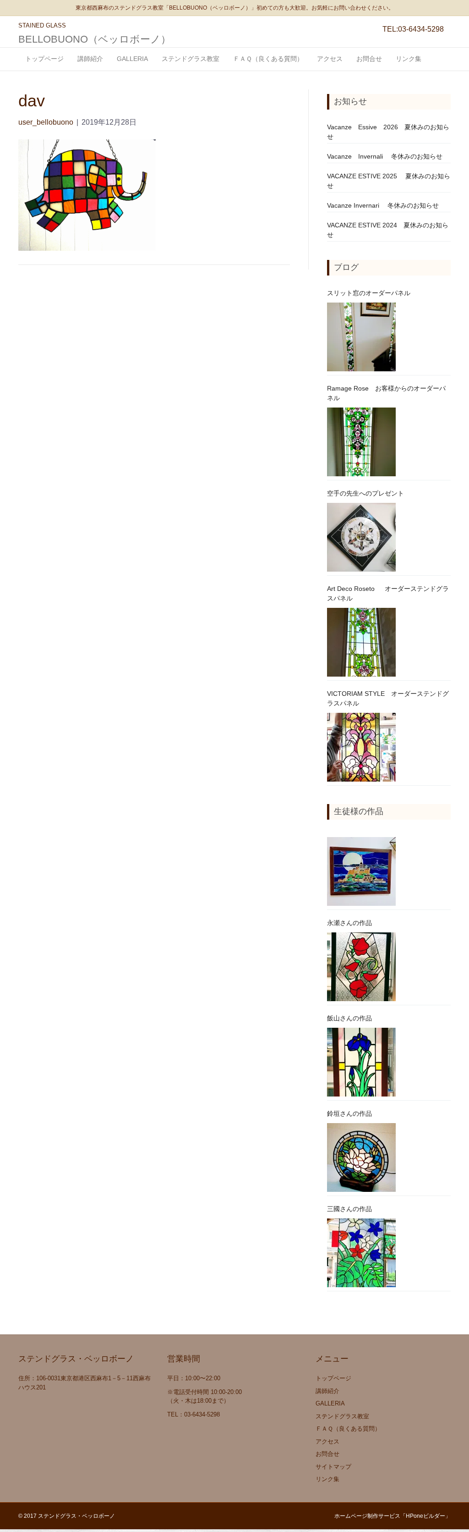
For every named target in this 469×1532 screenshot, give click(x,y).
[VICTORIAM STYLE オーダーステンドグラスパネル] (361, 747)
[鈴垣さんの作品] (361, 1157)
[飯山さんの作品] (361, 1062)
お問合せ (369, 58)
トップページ (44, 58)
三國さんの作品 (349, 1208)
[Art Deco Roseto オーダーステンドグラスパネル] (361, 642)
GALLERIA (132, 58)
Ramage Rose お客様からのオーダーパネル (386, 393)
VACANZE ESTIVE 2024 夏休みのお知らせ (387, 229)
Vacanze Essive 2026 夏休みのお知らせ (388, 131)
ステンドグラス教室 (190, 58)
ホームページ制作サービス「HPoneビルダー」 (392, 1516)
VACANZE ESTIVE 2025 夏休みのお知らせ (388, 180)
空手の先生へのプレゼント (365, 493)
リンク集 (408, 58)
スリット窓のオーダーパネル (368, 293)
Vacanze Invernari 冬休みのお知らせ (383, 205)
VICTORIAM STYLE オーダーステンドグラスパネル (388, 698)
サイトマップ (333, 1466)
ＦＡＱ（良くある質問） (268, 58)
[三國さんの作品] (361, 1252)
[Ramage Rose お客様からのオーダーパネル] (361, 442)
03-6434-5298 (421, 29)
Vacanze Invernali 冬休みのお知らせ (384, 156)
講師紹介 (90, 58)
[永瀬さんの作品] (361, 966)
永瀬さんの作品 (349, 922)
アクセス (330, 58)
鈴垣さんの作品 (349, 1113)
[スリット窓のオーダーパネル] (361, 337)
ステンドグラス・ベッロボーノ (76, 1516)
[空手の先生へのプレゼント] (361, 537)
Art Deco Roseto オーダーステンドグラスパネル (388, 593)
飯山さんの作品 (349, 1018)
